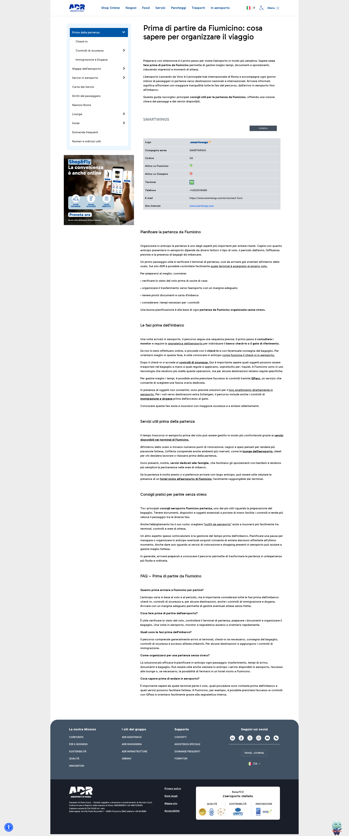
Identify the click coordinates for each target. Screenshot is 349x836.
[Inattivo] (191, 173)
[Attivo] (191, 165)
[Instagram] (258, 738)
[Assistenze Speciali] (261, 8)
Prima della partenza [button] (86, 32)
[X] (249, 738)
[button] (250, 8)
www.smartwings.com (202, 205)
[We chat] (276, 738)
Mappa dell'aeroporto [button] (86, 68)
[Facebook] (241, 738)
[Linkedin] (232, 738)
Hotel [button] (75, 123)
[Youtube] (267, 738)
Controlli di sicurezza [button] (90, 50)
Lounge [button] (77, 114)
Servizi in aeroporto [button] (85, 77)
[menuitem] (76, 737)
